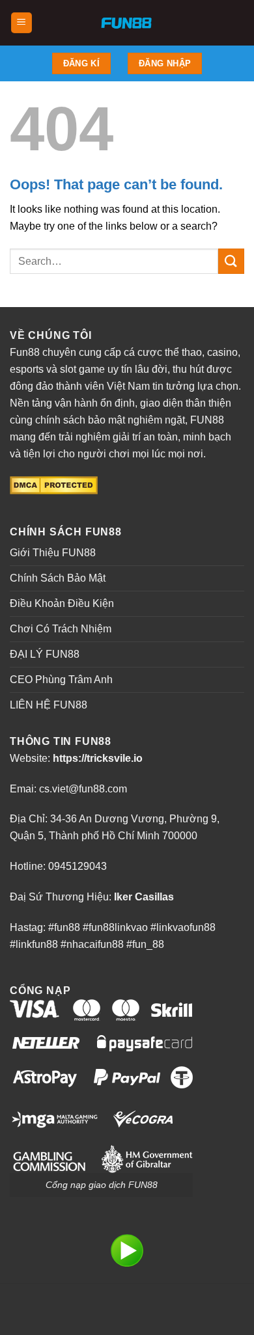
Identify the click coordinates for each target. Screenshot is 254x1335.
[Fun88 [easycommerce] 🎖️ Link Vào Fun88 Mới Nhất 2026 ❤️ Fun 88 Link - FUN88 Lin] (127, 23)
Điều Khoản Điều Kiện (62, 603)
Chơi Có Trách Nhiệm (60, 628)
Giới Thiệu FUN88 (53, 552)
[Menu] (22, 23)
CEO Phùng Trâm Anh (61, 679)
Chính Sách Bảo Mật (58, 578)
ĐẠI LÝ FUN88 (44, 654)
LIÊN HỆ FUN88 (48, 704)
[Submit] (231, 261)
